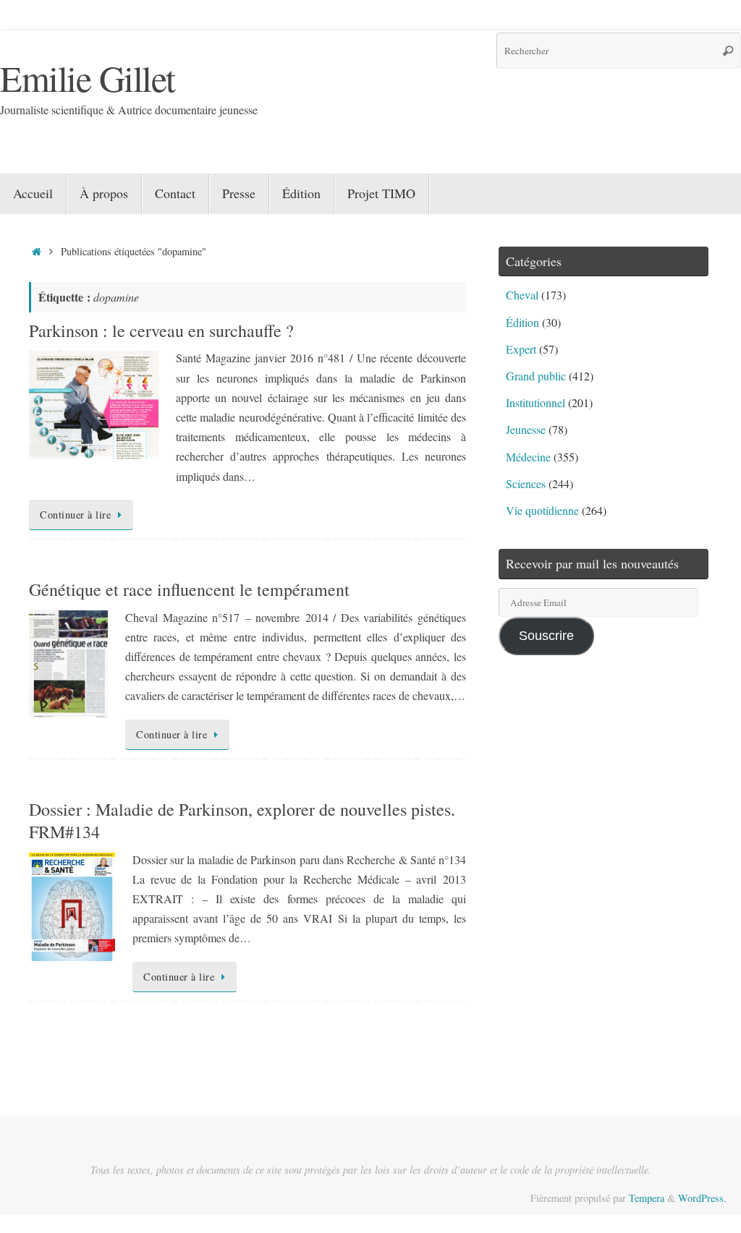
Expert (521, 349)
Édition (522, 322)
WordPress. (702, 1198)
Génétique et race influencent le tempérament (189, 589)
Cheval (522, 294)
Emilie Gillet (87, 78)
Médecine (528, 456)
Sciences (526, 483)
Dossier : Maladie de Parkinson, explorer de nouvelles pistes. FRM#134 (242, 820)
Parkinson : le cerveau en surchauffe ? (161, 330)
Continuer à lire (75, 514)
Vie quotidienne (542, 510)
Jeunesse (526, 429)
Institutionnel (535, 402)
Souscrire (546, 635)
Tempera (646, 1198)
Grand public (536, 375)
